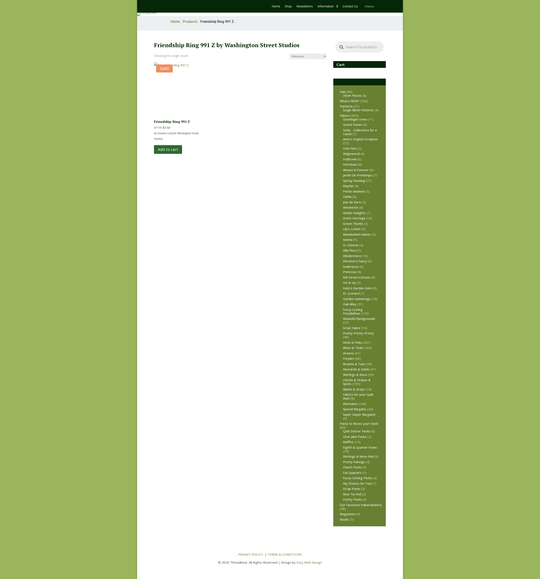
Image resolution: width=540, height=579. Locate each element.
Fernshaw (350, 164)
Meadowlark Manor (357, 234)
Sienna (347, 239)
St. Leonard (351, 293)
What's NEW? (349, 101)
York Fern (350, 148)
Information (325, 6)
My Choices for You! (357, 483)
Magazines (347, 514)
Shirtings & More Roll (358, 456)
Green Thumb (353, 223)
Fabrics (345, 115)
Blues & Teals (353, 348)
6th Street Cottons (356, 277)
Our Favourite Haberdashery (361, 505)
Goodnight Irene (355, 119)
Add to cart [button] (168, 149)
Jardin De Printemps (357, 175)
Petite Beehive (354, 191)
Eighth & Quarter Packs (360, 447)
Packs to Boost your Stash (359, 423)
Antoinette (350, 207)
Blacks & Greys (354, 389)
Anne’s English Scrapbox (360, 139)
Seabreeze (351, 266)
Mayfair (348, 186)
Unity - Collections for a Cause (360, 132)
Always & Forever (356, 170)
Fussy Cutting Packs (357, 478)
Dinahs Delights (354, 213)
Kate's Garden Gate (357, 288)
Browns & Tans (354, 364)
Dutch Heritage (354, 218)
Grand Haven (352, 124)
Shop (288, 6)
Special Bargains (354, 409)
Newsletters (304, 6)
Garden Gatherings (357, 299)
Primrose (349, 272)
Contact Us (350, 6)
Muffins (348, 442)
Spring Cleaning (354, 180)
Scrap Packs (351, 489)
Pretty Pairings (354, 462)
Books (344, 519)
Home (276, 6)
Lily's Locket (351, 229)
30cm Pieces (352, 95)
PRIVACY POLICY (250, 554)
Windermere (352, 256)
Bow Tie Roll (352, 494)
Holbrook (349, 159)
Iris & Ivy (349, 282)
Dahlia (347, 196)
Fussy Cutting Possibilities (353, 311)
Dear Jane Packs (354, 436)
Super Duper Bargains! (359, 414)
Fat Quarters (352, 472)
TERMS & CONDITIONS (284, 554)
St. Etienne (350, 245)
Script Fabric (352, 328)
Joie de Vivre (352, 202)
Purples (348, 358)
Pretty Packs (352, 499)
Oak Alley (349, 304)
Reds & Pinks (352, 342)
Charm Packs (352, 467)
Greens (348, 353)
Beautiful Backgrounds (359, 318)
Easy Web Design (309, 562)
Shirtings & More (355, 375)
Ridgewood (351, 153)
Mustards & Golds (356, 369)
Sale (343, 92)
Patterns (346, 106)
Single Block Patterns (358, 110)
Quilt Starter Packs (356, 431)
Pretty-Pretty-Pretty (358, 333)
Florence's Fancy (355, 261)
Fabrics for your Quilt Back (358, 396)
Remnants (350, 404)
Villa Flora (349, 250)
